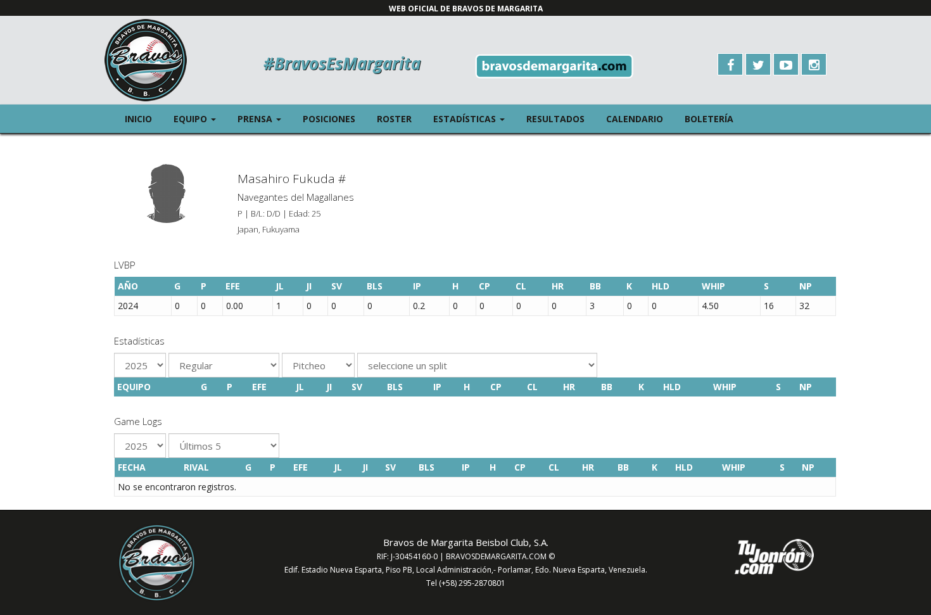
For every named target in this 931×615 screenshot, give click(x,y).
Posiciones (329, 119)
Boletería (709, 119)
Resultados (555, 119)
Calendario (634, 119)
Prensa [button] (265, 118)
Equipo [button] (200, 118)
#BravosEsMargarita (342, 63)
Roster (394, 119)
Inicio (138, 119)
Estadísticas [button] (474, 118)
